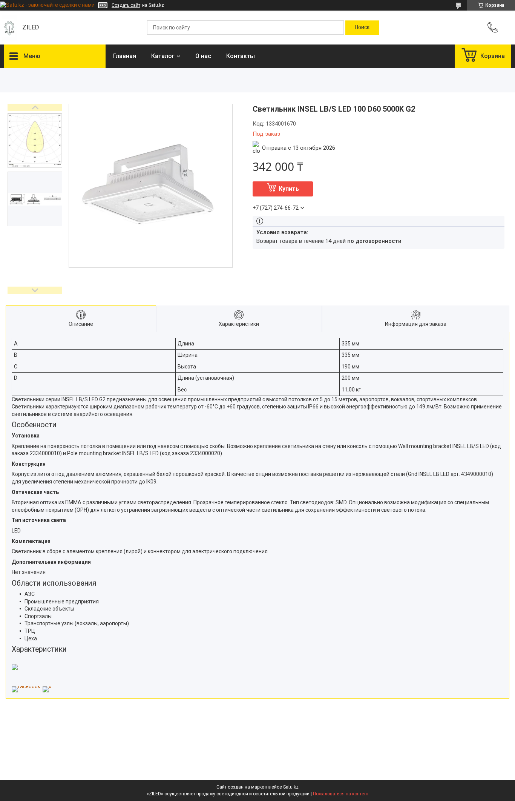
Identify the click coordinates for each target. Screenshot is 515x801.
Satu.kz (291, 787)
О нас (203, 56)
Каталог (163, 56)
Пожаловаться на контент (341, 793)
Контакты (240, 56)
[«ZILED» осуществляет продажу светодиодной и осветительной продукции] (9, 28)
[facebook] (26, 686)
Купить (289, 188)
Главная (124, 56)
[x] (47, 686)
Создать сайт (126, 5)
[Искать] (362, 27)
